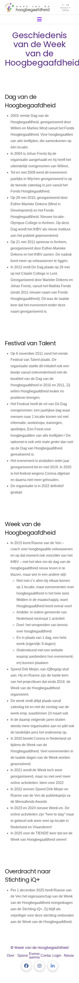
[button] (39, 19)
